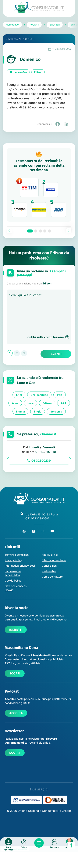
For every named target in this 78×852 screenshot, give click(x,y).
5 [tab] (49, 231)
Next (68, 230)
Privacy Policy (13, 560)
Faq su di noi (50, 554)
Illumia (20, 411)
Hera (30, 403)
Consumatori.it (39, 7)
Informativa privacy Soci (20, 565)
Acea (15, 403)
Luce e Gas (20, 72)
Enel (19, 394)
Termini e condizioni (17, 554)
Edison (38, 72)
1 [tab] (30, 231)
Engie (37, 411)
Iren (59, 394)
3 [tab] (40, 231)
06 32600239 (41, 460)
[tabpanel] (39, 185)
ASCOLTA (16, 713)
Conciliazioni (49, 565)
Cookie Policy (13, 580)
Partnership (49, 571)
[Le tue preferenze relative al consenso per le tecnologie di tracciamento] (71, 845)
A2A (63, 403)
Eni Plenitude (39, 394)
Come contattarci (52, 576)
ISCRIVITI (15, 629)
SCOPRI (14, 673)
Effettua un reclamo (54, 560)
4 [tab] (44, 231)
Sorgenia (56, 411)
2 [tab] (35, 231)
